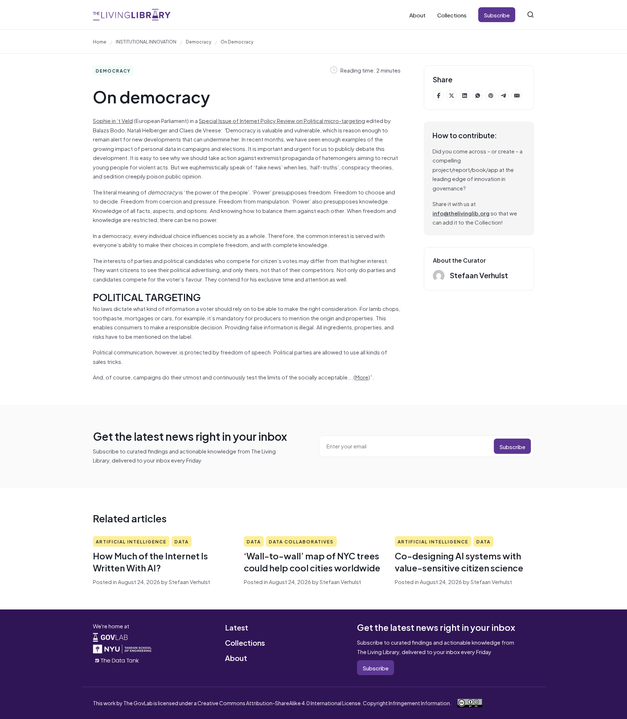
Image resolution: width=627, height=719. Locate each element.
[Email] (516, 95)
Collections (452, 14)
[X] (451, 95)
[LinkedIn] (464, 95)
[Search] (530, 14)
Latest (236, 627)
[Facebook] (438, 95)
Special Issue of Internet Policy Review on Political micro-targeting (282, 120)
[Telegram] (503, 95)
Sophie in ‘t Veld (113, 120)
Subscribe (497, 14)
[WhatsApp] (477, 95)
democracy (198, 41)
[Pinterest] (490, 95)
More (361, 376)
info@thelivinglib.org (461, 212)
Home (99, 41)
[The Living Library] (132, 15)
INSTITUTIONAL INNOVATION (146, 41)
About (417, 14)
